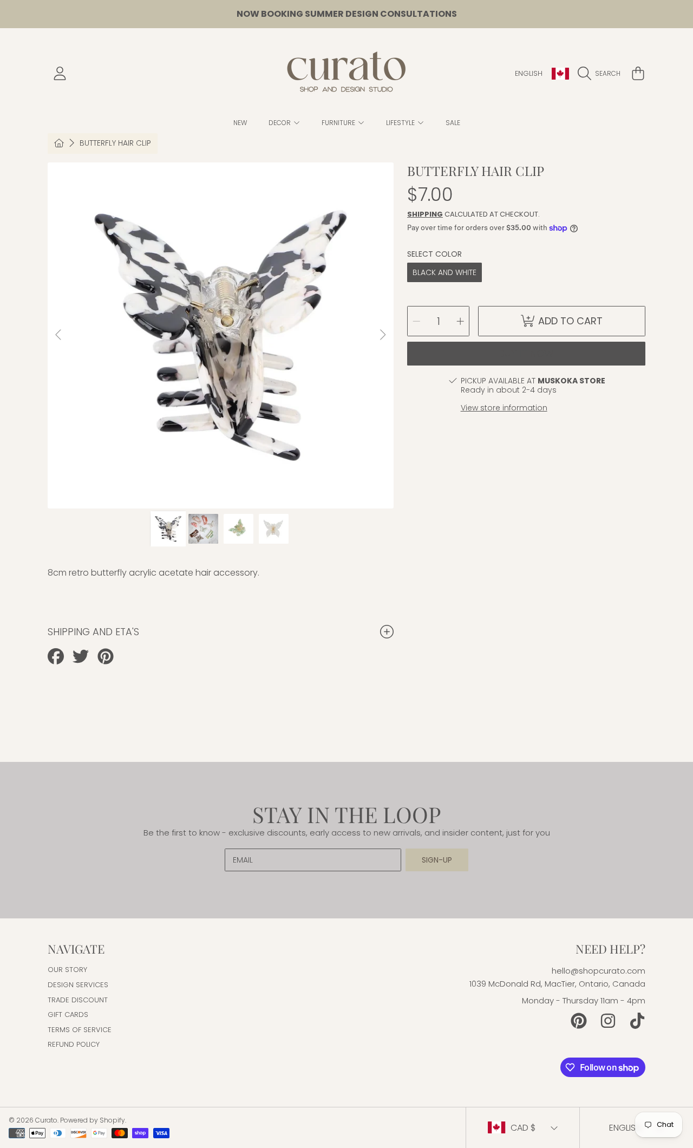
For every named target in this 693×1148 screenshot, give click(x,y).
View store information (504, 407)
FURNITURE (339, 122)
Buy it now (526, 353)
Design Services (78, 985)
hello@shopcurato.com (598, 970)
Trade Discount (78, 1000)
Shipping (425, 214)
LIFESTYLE (401, 122)
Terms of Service (80, 1030)
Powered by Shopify (92, 1120)
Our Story (67, 969)
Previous (59, 335)
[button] (602, 74)
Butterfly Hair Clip (115, 143)
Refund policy (74, 1044)
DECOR (280, 122)
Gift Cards (68, 1014)
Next (382, 335)
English (528, 73)
